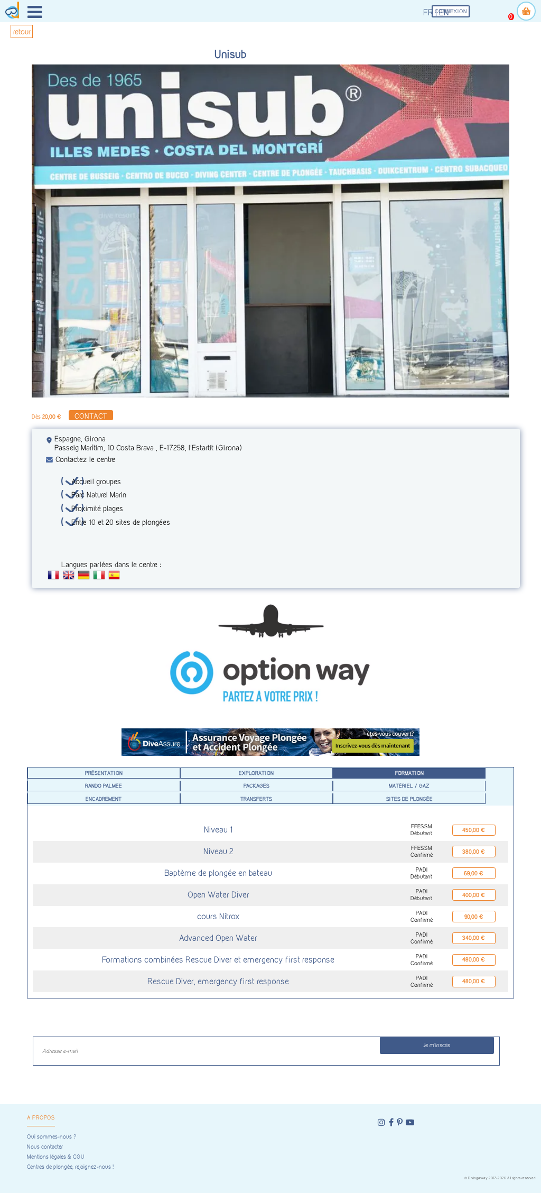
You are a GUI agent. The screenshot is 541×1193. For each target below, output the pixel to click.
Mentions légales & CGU (55, 1156)
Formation (409, 773)
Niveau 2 (218, 851)
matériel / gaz (409, 785)
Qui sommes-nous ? (51, 1136)
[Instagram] (381, 1122)
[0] (526, 11)
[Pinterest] (400, 1122)
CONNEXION (451, 11)
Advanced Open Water (218, 938)
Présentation (104, 773)
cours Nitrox (218, 916)
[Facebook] (391, 1122)
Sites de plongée (409, 799)
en (444, 12)
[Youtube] (410, 1122)
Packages (256, 785)
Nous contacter (45, 1146)
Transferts (256, 799)
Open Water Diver (218, 895)
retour (22, 31)
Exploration (256, 773)
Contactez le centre (85, 459)
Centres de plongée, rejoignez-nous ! (70, 1166)
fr (428, 12)
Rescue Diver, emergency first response (218, 981)
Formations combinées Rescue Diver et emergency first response (218, 960)
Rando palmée (103, 785)
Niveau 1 (218, 830)
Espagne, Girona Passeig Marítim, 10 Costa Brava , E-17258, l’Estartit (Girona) (148, 443)
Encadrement (104, 799)
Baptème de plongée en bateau (218, 873)
